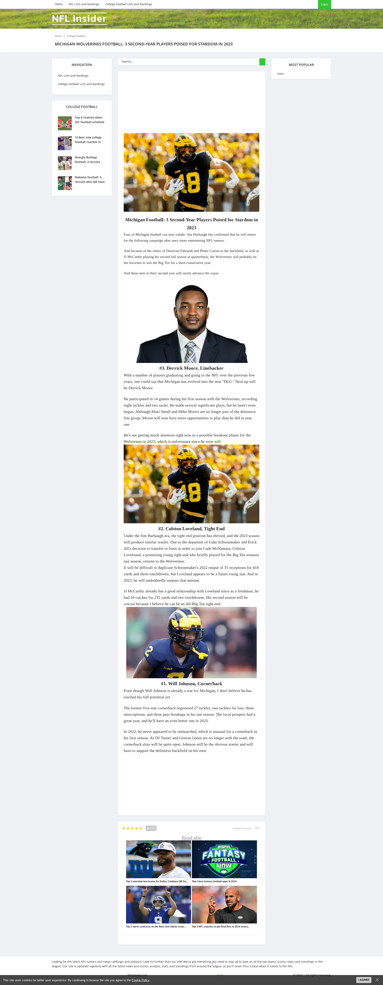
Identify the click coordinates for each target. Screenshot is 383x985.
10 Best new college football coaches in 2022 (88, 141)
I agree (363, 979)
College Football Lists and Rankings (128, 4)
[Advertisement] (221, 105)
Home (59, 4)
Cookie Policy (141, 980)
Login (324, 4)
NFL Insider (79, 19)
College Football (241, 828)
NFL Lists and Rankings (84, 4)
